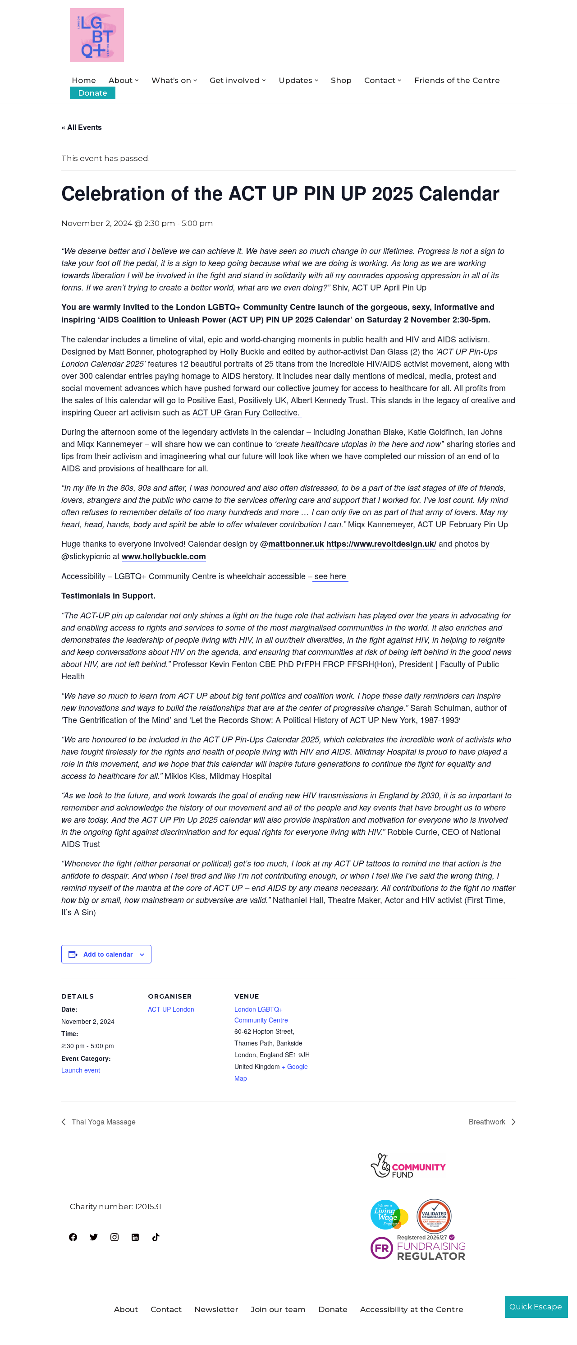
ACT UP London (171, 1008)
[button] (137, 80)
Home (84, 80)
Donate (92, 92)
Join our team (278, 1309)
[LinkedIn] (135, 1236)
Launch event (80, 1069)
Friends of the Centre (457, 80)
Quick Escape (535, 1306)
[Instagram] (114, 1236)
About (126, 1309)
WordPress (166, 1332)
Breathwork (488, 1121)
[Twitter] (93, 1236)
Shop (341, 80)
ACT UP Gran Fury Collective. (247, 412)
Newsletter (216, 1309)
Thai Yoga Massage (103, 1121)
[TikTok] (156, 1236)
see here (330, 575)
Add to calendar (108, 953)
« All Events (81, 127)
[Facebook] (73, 1236)
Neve (80, 1332)
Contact (166, 1309)
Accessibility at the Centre (411, 1309)
